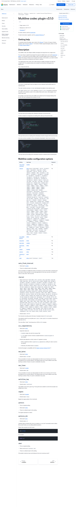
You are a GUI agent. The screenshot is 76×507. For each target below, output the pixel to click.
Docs (41, 4)
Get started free (66, 23)
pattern (62, 53)
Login (74, 1)
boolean (28, 249)
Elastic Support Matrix (24, 45)
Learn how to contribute (64, 19)
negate (62, 51)
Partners (63, 1)
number (28, 164)
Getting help (24, 39)
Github (31, 43)
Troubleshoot (66, 9)
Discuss (41, 42)
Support (68, 1)
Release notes (59, 9)
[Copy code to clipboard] (56, 70)
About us (59, 1)
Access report (23, 1)
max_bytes (63, 46)
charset (62, 43)
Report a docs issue (63, 17)
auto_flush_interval (64, 41)
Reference (73, 9)
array (27, 254)
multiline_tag (63, 50)
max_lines (62, 48)
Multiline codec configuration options (35, 158)
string (27, 168)
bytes (27, 240)
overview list (32, 32)
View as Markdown (63, 15)
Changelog (22, 30)
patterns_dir (63, 55)
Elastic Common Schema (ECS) (43, 348)
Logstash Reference (39, 35)
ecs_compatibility (64, 45)
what (61, 57)
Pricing (37, 4)
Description (23, 49)
